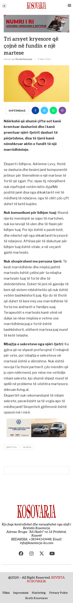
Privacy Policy (58, 592)
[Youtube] (52, 553)
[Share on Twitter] (44, 110)
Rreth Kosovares (36, 598)
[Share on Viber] (62, 110)
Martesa (11, 447)
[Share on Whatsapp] (53, 110)
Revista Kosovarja (24, 59)
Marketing (39, 592)
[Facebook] (21, 553)
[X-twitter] (41, 553)
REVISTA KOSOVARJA (46, 579)
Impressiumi (20, 592)
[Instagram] (31, 553)
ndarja (27, 447)
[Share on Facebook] (35, 110)
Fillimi (6, 592)
